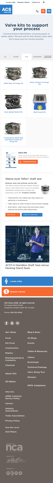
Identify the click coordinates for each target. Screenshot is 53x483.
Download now (29, 162)
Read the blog (11, 214)
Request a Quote (24, 2)
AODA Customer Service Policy (13, 397)
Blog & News (33, 332)
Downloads (33, 362)
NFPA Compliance (36, 385)
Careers (9, 403)
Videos (31, 357)
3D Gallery (10, 381)
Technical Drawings (37, 367)
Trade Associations (15, 416)
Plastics (9, 353)
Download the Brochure (30, 214)
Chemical (10, 365)
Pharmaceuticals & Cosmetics (14, 359)
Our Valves (10, 332)
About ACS (10, 373)
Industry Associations (11, 409)
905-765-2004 (16, 312)
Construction (11, 348)
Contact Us (36, 2)
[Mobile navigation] (49, 11)
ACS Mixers (11, 432)
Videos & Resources (37, 351)
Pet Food (10, 343)
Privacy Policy (12, 421)
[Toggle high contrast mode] (43, 2)
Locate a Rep (10, 2)
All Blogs (32, 338)
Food (8, 338)
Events (30, 343)
